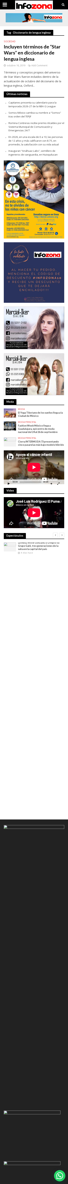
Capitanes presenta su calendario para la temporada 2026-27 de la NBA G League (32, 104)
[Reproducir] (9, 483)
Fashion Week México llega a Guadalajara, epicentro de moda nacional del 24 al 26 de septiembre (38, 428)
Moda (21, 409)
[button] (59, 1175)
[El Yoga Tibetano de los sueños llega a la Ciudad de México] (10, 413)
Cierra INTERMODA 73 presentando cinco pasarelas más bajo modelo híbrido (41, 443)
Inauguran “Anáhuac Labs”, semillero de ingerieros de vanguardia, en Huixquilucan (33, 152)
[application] (34, 467)
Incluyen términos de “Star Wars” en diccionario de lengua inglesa (32, 53)
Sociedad (9, 41)
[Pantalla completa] (58, 483)
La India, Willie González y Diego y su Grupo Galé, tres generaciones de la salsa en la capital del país (38, 545)
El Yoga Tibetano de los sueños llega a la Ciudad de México (40, 414)
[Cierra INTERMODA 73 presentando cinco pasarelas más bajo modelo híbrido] (10, 441)
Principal (31, 422)
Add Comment (39, 65)
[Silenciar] (51, 483)
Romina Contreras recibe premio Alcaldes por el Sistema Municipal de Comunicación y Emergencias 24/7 (36, 126)
